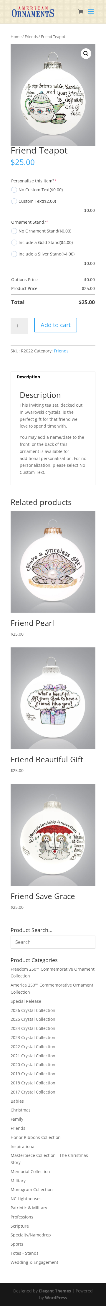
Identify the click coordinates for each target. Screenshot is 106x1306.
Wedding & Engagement (34, 1262)
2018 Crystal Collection (33, 1083)
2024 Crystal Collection (33, 1028)
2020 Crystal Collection (33, 1064)
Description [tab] (28, 377)
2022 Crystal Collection (33, 1046)
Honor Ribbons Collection (36, 1137)
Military (18, 1180)
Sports (17, 1244)
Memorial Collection (30, 1171)
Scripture (20, 1226)
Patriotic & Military (29, 1208)
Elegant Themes (55, 1291)
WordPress (56, 1297)
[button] (86, 53)
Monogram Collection (32, 1189)
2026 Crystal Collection (33, 1010)
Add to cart (56, 325)
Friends (31, 36)
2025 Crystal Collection (33, 1019)
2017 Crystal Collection (33, 1092)
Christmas (21, 1110)
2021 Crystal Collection (33, 1055)
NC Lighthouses (26, 1198)
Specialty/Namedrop (31, 1235)
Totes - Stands (25, 1253)
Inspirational (23, 1146)
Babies (17, 1101)
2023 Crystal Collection (33, 1037)
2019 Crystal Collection (33, 1073)
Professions (22, 1217)
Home (16, 36)
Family (17, 1119)
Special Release (26, 1001)
